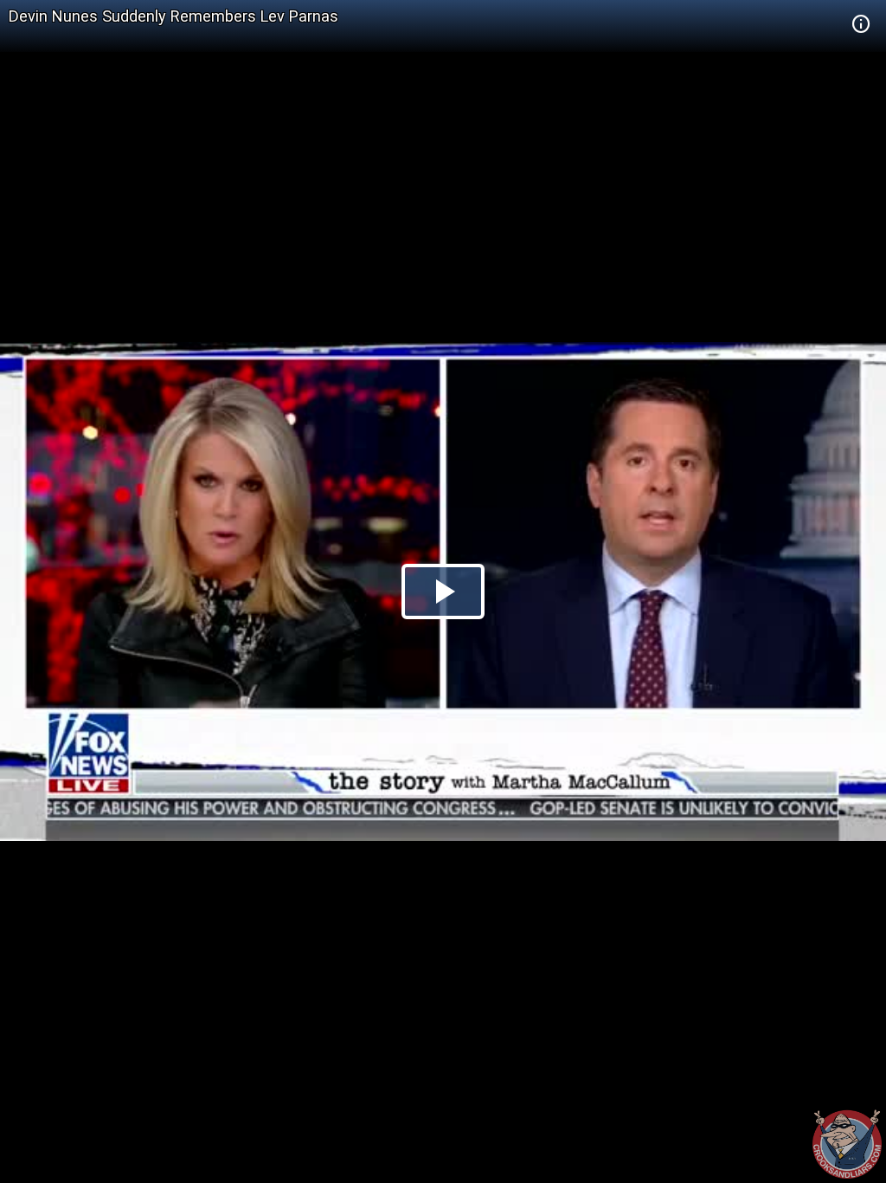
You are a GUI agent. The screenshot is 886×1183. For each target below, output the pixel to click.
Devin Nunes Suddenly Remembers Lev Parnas (173, 16)
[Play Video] (443, 591)
